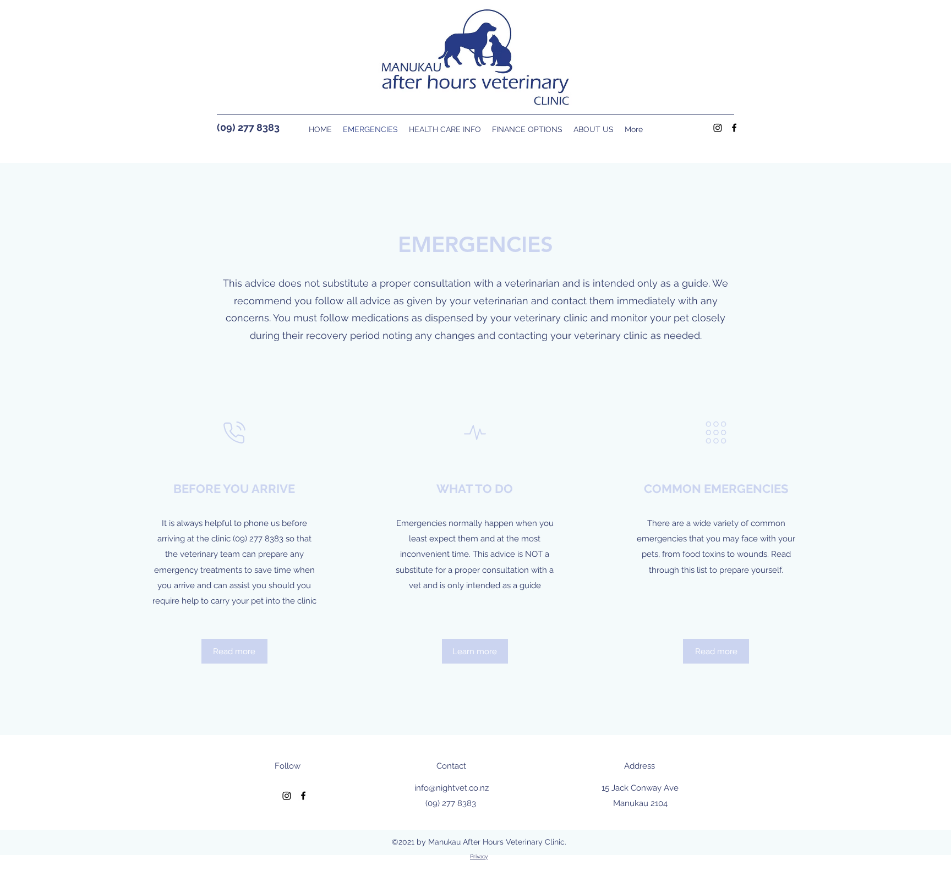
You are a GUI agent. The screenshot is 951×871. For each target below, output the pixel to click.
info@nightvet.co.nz (451, 788)
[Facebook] (734, 127)
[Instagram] (717, 127)
